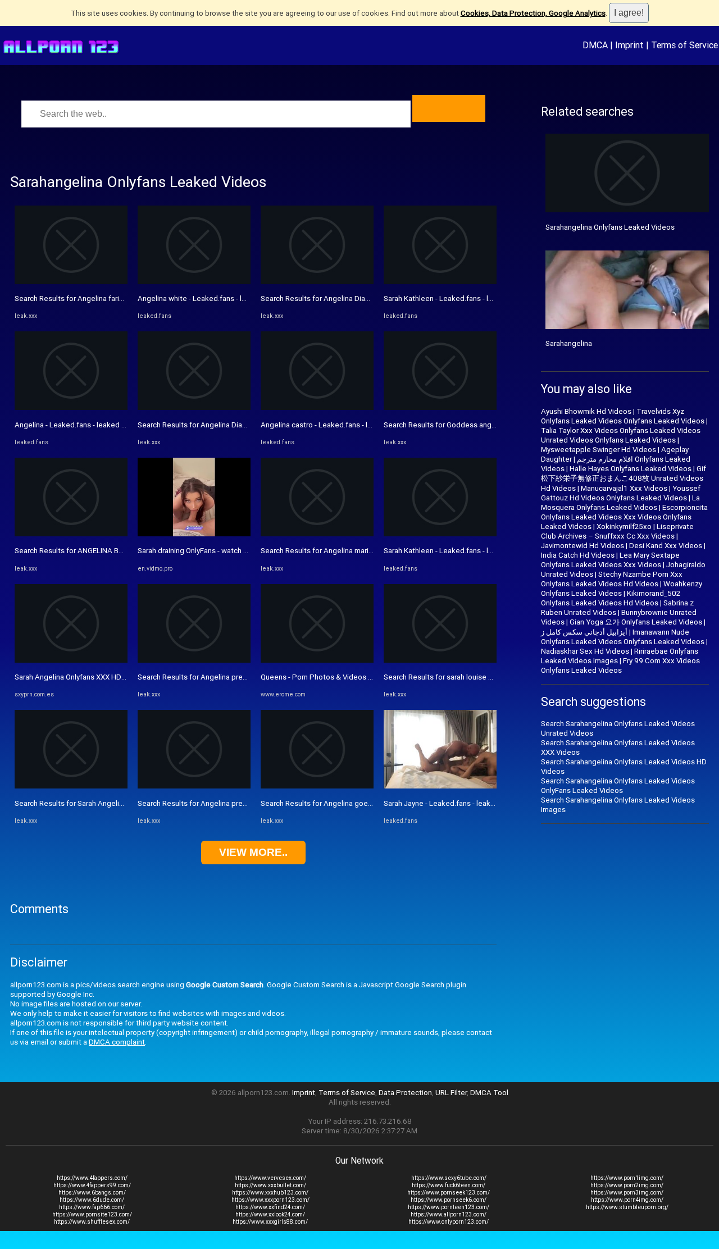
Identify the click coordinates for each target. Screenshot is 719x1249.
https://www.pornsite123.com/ (92, 1214)
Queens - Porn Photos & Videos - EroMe (327, 677)
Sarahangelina (568, 343)
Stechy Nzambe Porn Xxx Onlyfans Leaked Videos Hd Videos (611, 579)
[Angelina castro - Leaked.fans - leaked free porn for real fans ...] (317, 407)
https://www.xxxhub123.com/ (270, 1192)
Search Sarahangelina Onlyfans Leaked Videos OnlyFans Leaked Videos (618, 785)
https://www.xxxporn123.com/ (270, 1200)
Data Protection (405, 1092)
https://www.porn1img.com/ (626, 1178)
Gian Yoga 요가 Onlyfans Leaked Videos (636, 622)
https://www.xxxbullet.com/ (270, 1185)
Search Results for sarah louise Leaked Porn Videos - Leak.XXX (488, 677)
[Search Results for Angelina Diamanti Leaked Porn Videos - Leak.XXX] (194, 407)
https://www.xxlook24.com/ (270, 1214)
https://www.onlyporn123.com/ (448, 1221)
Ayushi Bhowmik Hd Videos (586, 411)
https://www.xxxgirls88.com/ (270, 1221)
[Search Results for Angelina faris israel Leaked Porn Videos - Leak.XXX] (71, 281)
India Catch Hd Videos (578, 555)
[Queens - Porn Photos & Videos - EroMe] (317, 660)
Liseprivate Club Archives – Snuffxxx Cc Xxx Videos (617, 531)
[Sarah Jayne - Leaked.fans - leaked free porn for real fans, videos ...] (440, 786)
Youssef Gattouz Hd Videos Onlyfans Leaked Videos (620, 493)
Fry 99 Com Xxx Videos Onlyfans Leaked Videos (620, 665)
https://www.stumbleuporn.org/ (627, 1207)
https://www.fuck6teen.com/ (448, 1185)
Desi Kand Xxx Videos (665, 545)
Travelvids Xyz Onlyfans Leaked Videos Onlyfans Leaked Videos (622, 416)
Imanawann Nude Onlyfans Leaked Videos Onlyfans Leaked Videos (622, 636)
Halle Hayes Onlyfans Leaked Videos (630, 468)
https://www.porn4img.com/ (627, 1200)
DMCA (595, 45)
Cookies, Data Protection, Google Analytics (533, 13)
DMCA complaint (117, 1042)
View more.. (253, 852)
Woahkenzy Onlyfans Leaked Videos (621, 588)
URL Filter (451, 1092)
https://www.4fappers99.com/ (92, 1185)
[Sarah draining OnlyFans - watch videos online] (194, 534)
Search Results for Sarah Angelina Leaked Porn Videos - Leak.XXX (124, 803)
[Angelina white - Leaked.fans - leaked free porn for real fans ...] (194, 281)
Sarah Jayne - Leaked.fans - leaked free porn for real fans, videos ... (495, 803)
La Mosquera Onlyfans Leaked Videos (620, 502)
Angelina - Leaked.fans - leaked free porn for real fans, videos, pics (126, 425)
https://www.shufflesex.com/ (92, 1221)
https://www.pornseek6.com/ (448, 1200)
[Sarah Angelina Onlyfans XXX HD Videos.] (71, 660)
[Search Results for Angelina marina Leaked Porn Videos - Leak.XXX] (317, 534)
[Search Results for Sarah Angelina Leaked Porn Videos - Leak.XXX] (71, 786)
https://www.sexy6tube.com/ (448, 1178)
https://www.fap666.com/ (92, 1207)
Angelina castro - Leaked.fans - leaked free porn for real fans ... (365, 425)
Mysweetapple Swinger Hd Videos (598, 449)
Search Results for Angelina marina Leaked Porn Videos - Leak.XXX (372, 550)
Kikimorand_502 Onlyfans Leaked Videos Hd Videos (610, 598)
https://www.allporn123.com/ (448, 1214)
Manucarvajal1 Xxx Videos (624, 488)
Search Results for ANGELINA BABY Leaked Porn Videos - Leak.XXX (127, 550)
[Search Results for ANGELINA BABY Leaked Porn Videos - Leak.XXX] (71, 534)
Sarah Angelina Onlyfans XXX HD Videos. (81, 677)
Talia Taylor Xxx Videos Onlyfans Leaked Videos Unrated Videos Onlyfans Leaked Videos (620, 435)
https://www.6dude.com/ (92, 1200)
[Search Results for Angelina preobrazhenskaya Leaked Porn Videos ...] (194, 660)
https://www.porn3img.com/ (626, 1192)
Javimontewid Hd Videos (582, 545)
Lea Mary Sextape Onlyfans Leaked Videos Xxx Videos (610, 559)
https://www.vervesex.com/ (270, 1178)
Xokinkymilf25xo (624, 526)
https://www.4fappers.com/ (92, 1178)
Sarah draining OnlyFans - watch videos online (213, 550)
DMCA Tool (489, 1092)
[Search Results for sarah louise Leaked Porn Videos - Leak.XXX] (440, 660)
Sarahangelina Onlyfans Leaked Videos (610, 227)
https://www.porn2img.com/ (626, 1185)
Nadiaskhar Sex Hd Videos (585, 651)
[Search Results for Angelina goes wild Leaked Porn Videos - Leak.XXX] (317, 786)
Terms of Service (684, 45)
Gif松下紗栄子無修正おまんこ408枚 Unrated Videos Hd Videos (623, 478)
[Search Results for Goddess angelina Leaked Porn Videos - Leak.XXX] (440, 407)
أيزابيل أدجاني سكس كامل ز (584, 632)
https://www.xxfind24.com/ (270, 1207)
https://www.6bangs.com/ (92, 1192)
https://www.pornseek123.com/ (448, 1192)
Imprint (629, 45)
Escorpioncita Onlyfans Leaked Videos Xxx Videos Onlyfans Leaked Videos (624, 517)
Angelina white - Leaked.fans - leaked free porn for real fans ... (241, 298)
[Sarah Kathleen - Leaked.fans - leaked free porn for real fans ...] (440, 281)
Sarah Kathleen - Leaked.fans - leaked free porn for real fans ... (487, 298)
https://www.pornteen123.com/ (448, 1207)
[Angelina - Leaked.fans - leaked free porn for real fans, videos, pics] (71, 407)
